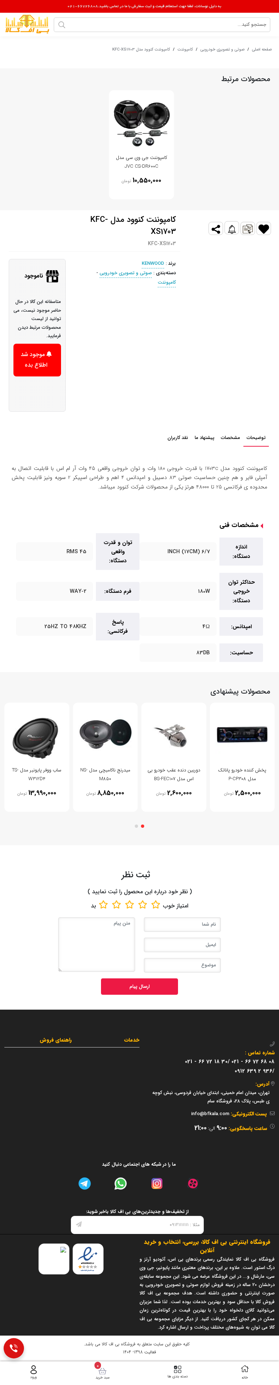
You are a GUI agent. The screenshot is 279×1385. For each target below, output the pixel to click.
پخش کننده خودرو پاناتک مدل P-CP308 (242, 774)
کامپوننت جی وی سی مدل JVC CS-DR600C (141, 162)
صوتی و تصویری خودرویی (222, 49)
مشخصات (230, 438)
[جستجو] (62, 25)
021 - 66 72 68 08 (253, 1062)
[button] (143, 826)
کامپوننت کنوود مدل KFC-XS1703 (141, 49)
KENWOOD (153, 263)
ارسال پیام (139, 986)
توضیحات (256, 438)
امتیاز (182, 905)
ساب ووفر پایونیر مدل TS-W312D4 (36, 774)
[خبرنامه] (78, 1225)
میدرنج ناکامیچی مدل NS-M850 (105, 774)
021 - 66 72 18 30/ (207, 1062)
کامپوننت (185, 49)
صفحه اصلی (262, 49)
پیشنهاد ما (204, 438)
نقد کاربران (177, 438)
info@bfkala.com (210, 1114)
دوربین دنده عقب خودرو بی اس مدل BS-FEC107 (173, 774)
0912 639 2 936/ (255, 1071)
